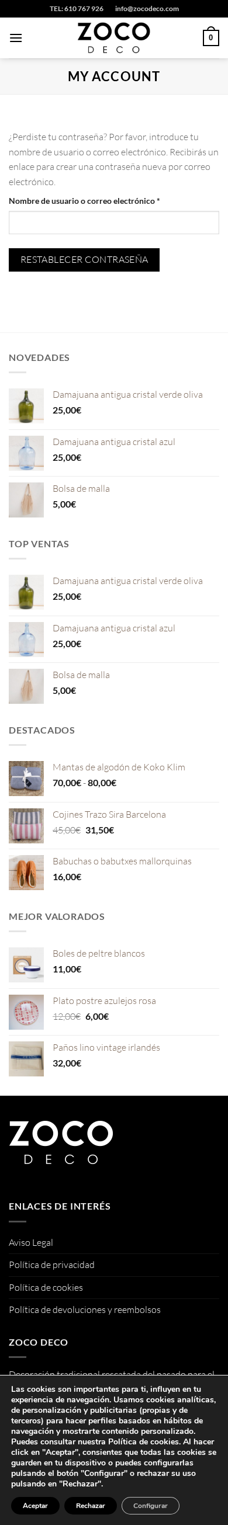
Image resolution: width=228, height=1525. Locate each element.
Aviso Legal (31, 1242)
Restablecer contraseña (84, 259)
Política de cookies (46, 1287)
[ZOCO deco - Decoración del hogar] (114, 38)
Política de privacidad (52, 1264)
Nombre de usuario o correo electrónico (105, 200)
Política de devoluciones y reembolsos (85, 1309)
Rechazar (90, 1505)
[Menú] (16, 37)
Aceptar (35, 1505)
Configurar (150, 1505)
